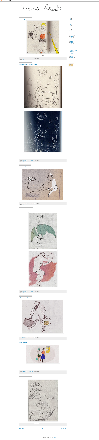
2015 (70, 31)
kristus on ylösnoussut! (25, 19)
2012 (70, 60)
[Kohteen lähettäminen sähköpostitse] (34, 58)
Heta (23, 59)
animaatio (24, 372)
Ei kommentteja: (31, 160)
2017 (70, 29)
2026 (70, 18)
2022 (70, 23)
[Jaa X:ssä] (36, 58)
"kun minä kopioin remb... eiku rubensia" (29, 378)
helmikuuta (71, 56)
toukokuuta (71, 42)
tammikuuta (72, 57)
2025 (70, 19)
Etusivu (43, 428)
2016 (70, 30)
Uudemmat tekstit (21, 428)
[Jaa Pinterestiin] (38, 58)
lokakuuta (71, 36)
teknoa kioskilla (23, 342)
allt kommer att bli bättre (25, 298)
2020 (70, 25)
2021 (70, 24)
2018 (70, 28)
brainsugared (22, 167)
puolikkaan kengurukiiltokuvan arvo (28, 64)
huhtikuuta (71, 43)
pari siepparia (22, 209)
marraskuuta (72, 35)
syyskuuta (71, 37)
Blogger (55, 437)
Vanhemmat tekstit (63, 428)
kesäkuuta (71, 41)
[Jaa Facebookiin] (37, 58)
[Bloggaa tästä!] (35, 58)
